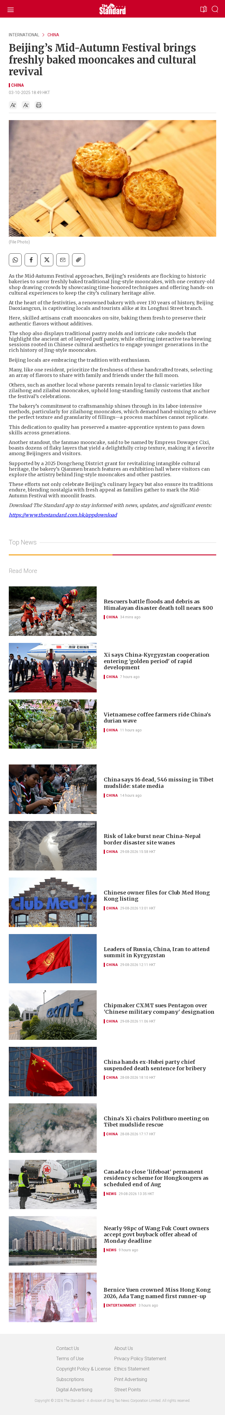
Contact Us (67, 1348)
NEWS (111, 1194)
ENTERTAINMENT (121, 1305)
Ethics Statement (131, 1369)
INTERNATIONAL (24, 35)
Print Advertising (130, 1379)
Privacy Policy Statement (140, 1358)
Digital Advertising (74, 1389)
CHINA (53, 35)
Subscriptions (70, 1379)
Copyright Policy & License (83, 1369)
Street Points (127, 1389)
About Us (123, 1348)
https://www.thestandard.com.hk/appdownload (63, 515)
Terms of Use (70, 1358)
